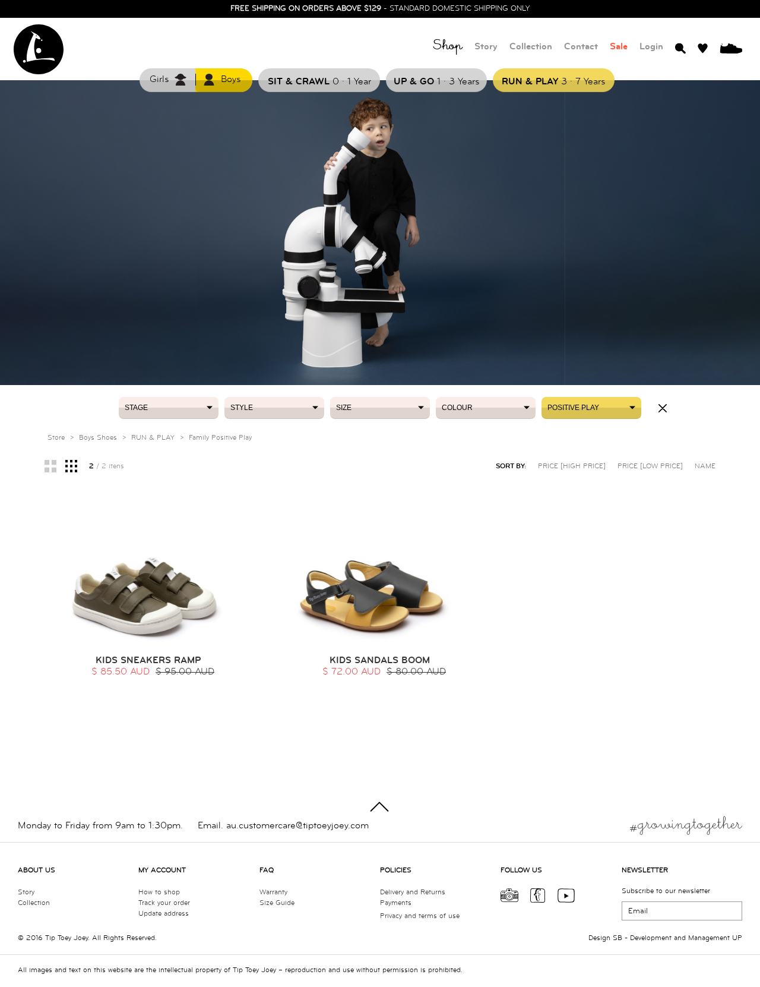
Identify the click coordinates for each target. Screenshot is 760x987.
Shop (448, 47)
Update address (163, 913)
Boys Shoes (98, 437)
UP (737, 938)
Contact (581, 46)
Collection (530, 46)
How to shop (159, 892)
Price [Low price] (650, 466)
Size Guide (276, 902)
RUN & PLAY (153, 437)
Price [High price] (572, 466)
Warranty (273, 892)
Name (705, 466)
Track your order (164, 902)
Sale (619, 46)
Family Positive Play (220, 437)
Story (486, 46)
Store (56, 437)
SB (617, 938)
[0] (731, 47)
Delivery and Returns (412, 892)
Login (651, 46)
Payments (395, 902)
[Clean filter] (662, 408)
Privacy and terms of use (420, 916)
